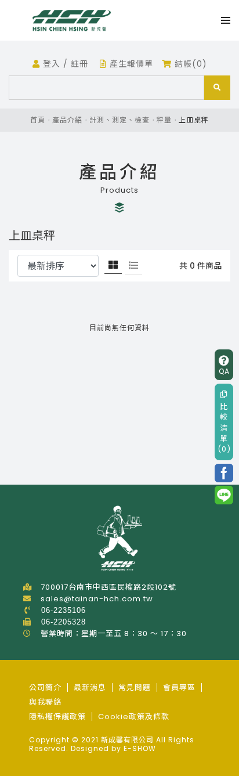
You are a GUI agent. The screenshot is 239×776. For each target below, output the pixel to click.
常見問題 (134, 687)
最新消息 (90, 687)
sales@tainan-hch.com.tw (97, 598)
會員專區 (179, 687)
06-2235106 (63, 610)
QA (224, 371)
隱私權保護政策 (57, 716)
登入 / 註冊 (64, 64)
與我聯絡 (45, 702)
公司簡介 (45, 687)
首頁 (37, 120)
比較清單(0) (224, 427)
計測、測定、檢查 (119, 120)
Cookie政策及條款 (133, 716)
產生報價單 (130, 64)
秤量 (164, 120)
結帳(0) (189, 64)
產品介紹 (67, 120)
